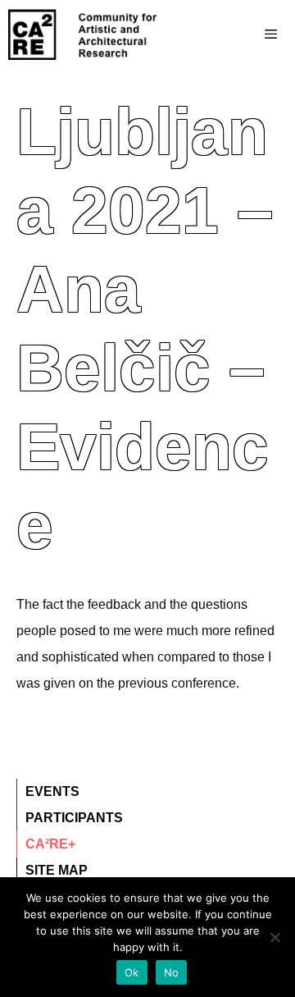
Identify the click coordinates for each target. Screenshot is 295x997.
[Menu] (238, 34)
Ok (132, 972)
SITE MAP (56, 870)
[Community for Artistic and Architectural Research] (83, 34)
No (171, 972)
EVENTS (52, 791)
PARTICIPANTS (74, 818)
